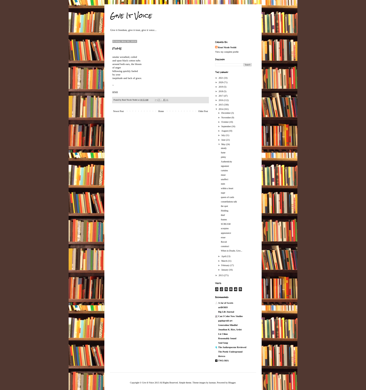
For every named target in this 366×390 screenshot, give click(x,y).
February (225, 265)
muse (223, 175)
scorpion (225, 228)
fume (223, 152)
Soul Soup (223, 343)
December (226, 113)
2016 (221, 100)
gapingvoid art (225, 320)
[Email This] (156, 100)
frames (224, 219)
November (226, 117)
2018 (221, 91)
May (223, 144)
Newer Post (118, 111)
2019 (221, 87)
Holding (224, 210)
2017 (221, 96)
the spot (224, 206)
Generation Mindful (227, 325)
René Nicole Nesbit (227, 47)
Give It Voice (131, 15)
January (225, 270)
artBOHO (223, 307)
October (225, 122)
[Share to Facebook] (164, 100)
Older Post (203, 111)
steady (224, 148)
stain (223, 184)
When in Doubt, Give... (231, 251)
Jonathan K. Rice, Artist (230, 329)
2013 (221, 275)
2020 (221, 82)
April (224, 256)
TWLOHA (223, 360)
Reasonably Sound (227, 338)
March (224, 261)
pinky (223, 157)
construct (225, 246)
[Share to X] (161, 100)
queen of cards (227, 197)
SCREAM (225, 224)
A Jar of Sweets (225, 303)
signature (225, 166)
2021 (221, 78)
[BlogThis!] (159, 100)
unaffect (224, 179)
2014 (221, 109)
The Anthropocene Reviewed (232, 347)
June (223, 140)
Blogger (231, 382)
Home (161, 111)
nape (223, 193)
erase (223, 237)
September (226, 126)
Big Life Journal (226, 312)
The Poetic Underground (230, 352)
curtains (224, 170)
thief (223, 215)
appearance (226, 233)
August (224, 131)
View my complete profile (227, 52)
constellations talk (229, 201)
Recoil (224, 242)
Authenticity (226, 161)
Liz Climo (223, 334)
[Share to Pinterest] (167, 100)
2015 (221, 104)
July (223, 135)
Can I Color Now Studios (230, 316)
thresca (221, 356)
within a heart (227, 188)
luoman (212, 382)
